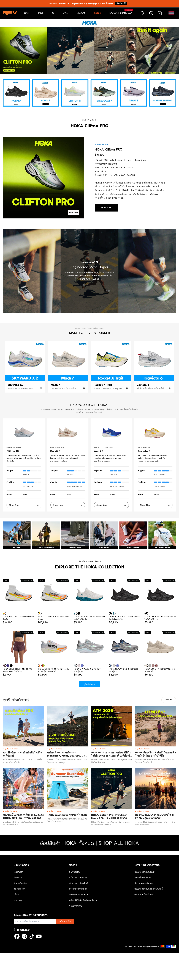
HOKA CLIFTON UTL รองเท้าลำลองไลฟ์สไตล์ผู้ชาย (160, 618)
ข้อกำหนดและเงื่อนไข (143, 883)
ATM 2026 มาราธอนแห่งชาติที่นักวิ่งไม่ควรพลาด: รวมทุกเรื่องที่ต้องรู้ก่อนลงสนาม (111, 756)
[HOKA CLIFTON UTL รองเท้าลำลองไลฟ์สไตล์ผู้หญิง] (75, 613)
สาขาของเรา (19, 900)
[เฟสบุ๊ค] (17, 936)
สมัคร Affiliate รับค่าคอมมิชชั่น (83, 900)
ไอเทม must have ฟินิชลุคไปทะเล (67, 815)
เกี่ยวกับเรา (18, 872)
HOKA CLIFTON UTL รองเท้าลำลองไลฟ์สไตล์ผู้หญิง (89, 618)
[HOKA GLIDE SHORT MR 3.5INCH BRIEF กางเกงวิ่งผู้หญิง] (18, 647)
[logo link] (16, 93)
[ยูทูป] (39, 936)
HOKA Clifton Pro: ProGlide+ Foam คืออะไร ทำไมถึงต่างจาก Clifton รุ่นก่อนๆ (109, 818)
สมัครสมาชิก (65, 921)
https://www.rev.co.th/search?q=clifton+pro (19, 28)
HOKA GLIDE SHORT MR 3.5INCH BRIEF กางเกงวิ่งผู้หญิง (18, 670)
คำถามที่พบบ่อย (20, 883)
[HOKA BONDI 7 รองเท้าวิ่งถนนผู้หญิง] (149, 665)
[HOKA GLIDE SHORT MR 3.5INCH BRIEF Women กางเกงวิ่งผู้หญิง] (7, 665)
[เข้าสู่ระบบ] (151, 13)
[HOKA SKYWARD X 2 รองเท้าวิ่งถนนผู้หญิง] (75, 665)
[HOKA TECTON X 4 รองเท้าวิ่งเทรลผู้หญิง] (4, 613)
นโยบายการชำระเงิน (78, 877)
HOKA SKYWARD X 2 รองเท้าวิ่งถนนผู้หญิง (88, 670)
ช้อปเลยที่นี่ (121, 3)
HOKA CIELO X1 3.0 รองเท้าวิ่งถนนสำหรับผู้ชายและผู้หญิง (53, 670)
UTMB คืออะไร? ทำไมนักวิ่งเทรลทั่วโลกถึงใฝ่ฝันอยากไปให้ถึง (155, 754)
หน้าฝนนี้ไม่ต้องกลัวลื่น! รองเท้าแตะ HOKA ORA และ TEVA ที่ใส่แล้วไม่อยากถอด (23, 818)
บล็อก (16, 894)
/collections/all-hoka (9, 836)
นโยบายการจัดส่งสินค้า (79, 883)
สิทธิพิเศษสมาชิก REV (78, 894)
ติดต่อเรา (18, 877)
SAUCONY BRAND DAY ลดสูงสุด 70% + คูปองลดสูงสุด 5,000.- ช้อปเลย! (81, 3)
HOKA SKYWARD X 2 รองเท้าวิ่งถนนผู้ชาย (123, 670)
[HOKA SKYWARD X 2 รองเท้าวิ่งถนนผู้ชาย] (110, 665)
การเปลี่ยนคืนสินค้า (142, 877)
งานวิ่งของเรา (19, 889)
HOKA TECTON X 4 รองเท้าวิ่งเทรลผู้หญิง (18, 618)
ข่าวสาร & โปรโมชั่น (143, 894)
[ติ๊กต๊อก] (31, 936)
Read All (168, 699)
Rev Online (137, 947)
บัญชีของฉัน (74, 872)
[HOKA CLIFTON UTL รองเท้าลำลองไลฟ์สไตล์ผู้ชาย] (146, 613)
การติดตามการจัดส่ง (78, 889)
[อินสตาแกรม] (24, 936)
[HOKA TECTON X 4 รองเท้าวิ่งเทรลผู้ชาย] (39, 613)
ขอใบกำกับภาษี (75, 906)
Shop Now (106, 207)
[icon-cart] (159, 13)
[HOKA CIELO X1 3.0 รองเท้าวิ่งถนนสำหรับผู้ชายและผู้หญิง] (39, 665)
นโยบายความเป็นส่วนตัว (144, 872)
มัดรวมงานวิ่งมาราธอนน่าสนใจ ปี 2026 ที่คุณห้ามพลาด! (154, 816)
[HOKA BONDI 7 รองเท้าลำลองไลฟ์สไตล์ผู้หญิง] (146, 665)
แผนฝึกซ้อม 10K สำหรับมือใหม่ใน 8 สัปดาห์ (22, 754)
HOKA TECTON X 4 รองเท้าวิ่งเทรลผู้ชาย (53, 618)
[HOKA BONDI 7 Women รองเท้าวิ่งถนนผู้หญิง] (156, 665)
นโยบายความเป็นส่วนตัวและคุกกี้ (148, 889)
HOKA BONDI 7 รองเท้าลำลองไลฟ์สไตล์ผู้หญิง (160, 670)
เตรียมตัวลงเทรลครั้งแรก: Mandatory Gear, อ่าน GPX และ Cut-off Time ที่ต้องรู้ (66, 756)
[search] (143, 13)
